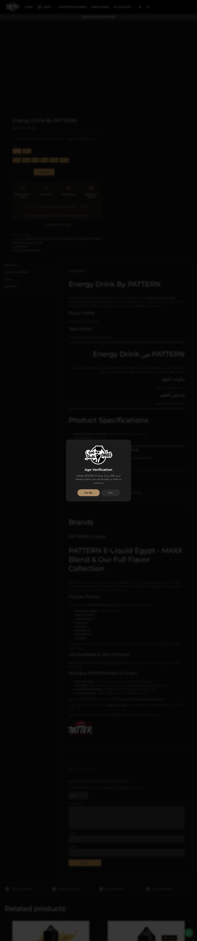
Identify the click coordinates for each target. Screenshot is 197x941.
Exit (110, 492)
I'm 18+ (88, 492)
